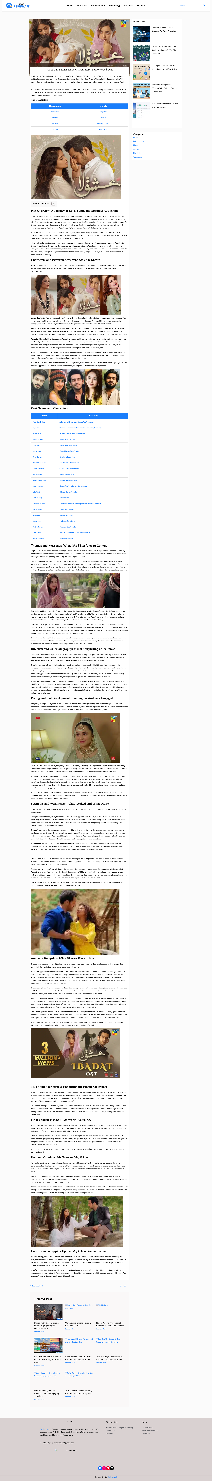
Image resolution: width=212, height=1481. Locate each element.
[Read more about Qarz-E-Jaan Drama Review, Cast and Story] (79, 1312)
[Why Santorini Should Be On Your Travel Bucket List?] (141, 110)
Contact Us (110, 1430)
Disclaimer (146, 1433)
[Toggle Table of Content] (52, 204)
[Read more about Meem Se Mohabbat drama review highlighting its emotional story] (48, 1312)
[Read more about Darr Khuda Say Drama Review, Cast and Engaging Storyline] (48, 1379)
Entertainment (98, 6)
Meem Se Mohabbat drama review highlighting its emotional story (46, 1326)
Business (128, 6)
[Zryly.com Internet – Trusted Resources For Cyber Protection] (141, 34)
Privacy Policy (147, 1428)
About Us (109, 1433)
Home (70, 6)
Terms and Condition (150, 1430)
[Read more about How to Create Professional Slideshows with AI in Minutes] (110, 1312)
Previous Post (36, 1286)
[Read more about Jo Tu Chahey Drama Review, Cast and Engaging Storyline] (79, 1379)
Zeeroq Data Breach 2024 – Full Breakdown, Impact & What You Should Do (164, 50)
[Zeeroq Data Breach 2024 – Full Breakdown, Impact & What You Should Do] (141, 53)
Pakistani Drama (39, 1332)
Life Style (82, 6)
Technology (114, 6)
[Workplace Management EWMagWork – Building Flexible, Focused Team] (141, 91)
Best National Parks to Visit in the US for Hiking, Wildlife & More (48, 1359)
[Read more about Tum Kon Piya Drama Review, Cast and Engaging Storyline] (110, 1345)
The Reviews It (45, 1429)
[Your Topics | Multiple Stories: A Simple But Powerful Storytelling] (141, 72)
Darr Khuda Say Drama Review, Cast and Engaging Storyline (46, 1393)
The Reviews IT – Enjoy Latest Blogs (119, 1428)
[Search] (204, 5)
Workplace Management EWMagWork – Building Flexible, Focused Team (164, 88)
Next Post (124, 1286)
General (136, 149)
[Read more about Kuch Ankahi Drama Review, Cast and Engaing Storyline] (79, 1345)
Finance (141, 6)
